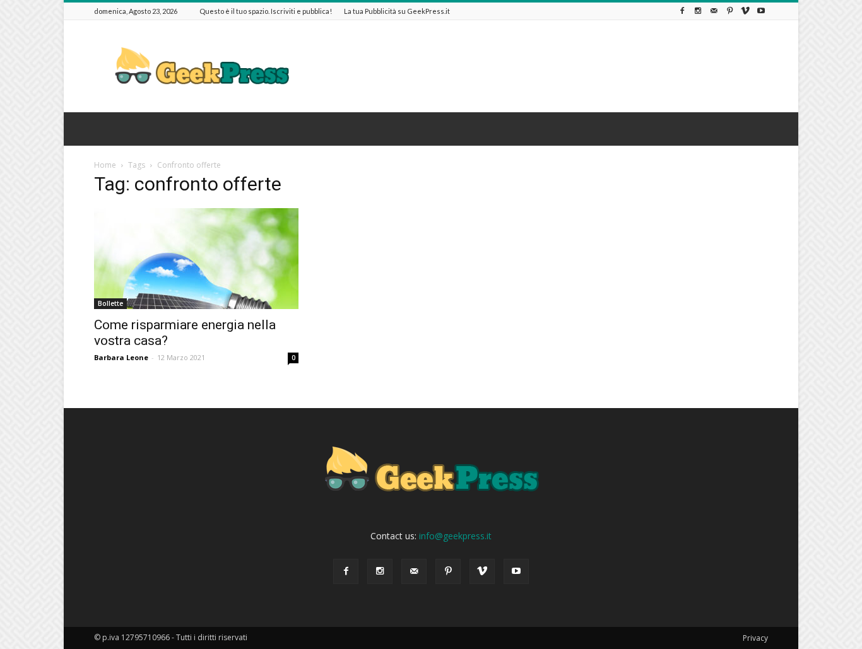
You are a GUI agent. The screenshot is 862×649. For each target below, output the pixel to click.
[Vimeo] (745, 11)
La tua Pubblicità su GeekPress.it (397, 11)
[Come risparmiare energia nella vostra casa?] (196, 258)
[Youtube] (761, 11)
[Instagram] (698, 11)
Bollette (110, 303)
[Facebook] (682, 11)
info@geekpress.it (455, 536)
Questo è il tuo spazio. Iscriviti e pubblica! (265, 11)
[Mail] (714, 11)
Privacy (755, 638)
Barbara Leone (121, 357)
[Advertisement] (538, 66)
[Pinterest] (729, 11)
